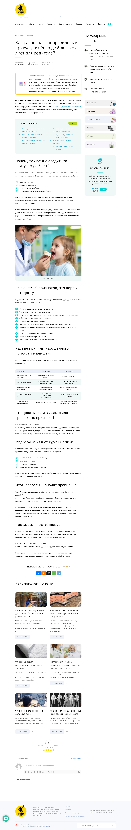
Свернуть (73, 123)
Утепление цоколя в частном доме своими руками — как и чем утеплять (64, 613)
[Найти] (60, 17)
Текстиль (90, 24)
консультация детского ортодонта (66, 106)
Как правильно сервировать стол (97, 90)
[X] (48, 573)
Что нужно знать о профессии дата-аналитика (29, 712)
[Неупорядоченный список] (40, 772)
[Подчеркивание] (31, 772)
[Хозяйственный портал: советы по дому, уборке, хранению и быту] (21, 9)
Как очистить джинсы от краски (101, 80)
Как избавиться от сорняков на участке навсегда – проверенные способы (101, 55)
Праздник (51, 24)
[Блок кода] (46, 772)
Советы (79, 24)
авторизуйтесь (76, 759)
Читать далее (22, 637)
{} (51, 772)
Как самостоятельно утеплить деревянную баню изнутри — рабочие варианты (29, 613)
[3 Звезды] (66, 566)
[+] (54, 772)
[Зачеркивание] (34, 772)
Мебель (31, 24)
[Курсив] (28, 772)
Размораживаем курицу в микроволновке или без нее (101, 69)
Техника (101, 24)
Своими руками (65, 24)
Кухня (40, 24)
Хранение (91, 145)
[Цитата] (43, 772)
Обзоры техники (100, 168)
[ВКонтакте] (38, 573)
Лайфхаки (19, 24)
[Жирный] (25, 772)
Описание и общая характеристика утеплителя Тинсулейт (28, 664)
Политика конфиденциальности (75, 813)
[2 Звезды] (65, 566)
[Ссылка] (48, 772)
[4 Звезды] (67, 566)
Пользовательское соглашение (75, 816)
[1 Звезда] (63, 566)
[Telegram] (59, 573)
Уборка (90, 136)
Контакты (68, 810)
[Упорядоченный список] (37, 772)
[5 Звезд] (69, 566)
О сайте (67, 806)
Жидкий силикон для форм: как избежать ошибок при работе (65, 712)
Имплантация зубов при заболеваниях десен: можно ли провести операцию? (65, 664)
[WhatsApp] (54, 573)
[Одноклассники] (43, 573)
